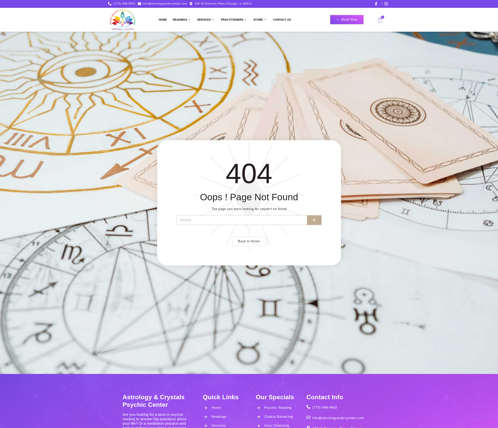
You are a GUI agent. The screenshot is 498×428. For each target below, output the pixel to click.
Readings (180, 19)
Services (204, 19)
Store (258, 19)
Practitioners (232, 19)
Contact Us (282, 19)
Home (163, 19)
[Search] (314, 220)
